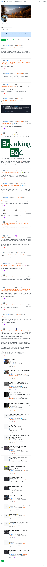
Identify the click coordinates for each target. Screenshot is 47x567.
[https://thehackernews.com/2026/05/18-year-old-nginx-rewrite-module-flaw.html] (6, 394)
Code (37, 565)
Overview (3, 39)
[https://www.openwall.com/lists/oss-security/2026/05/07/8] (6, 416)
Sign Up (44, 1)
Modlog (22, 565)
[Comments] (6, 458)
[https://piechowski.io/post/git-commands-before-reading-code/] (6, 448)
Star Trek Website (7, 1)
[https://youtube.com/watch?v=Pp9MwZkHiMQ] (6, 468)
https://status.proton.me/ (6, 114)
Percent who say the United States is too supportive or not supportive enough (14, 200)
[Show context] (17, 47)
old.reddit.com (12, 385)
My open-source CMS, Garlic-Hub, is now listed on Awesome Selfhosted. (14, 211)
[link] (19, 47)
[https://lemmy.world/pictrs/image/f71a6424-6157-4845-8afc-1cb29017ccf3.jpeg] (6, 542)
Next (2, 561)
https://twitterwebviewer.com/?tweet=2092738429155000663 (14, 103)
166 (11, 389)
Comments (9, 39)
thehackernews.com (13, 395)
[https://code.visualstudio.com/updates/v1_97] (6, 532)
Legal (25, 565)
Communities (17, 1)
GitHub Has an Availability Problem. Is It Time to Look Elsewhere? (13, 330)
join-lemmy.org (42, 565)
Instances (30, 565)
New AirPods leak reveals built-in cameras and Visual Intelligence (13, 254)
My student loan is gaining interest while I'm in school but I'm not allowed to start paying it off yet (15, 224)
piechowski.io (11, 449)
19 (10, 518)
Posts (14, 39)
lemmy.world (11, 542)
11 (10, 510)
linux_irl (2, 237)
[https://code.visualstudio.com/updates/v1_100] (6, 479)
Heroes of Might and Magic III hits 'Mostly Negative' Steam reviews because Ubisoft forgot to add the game (15, 63)
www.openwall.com (12, 417)
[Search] (37, 1)
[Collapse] (2, 45)
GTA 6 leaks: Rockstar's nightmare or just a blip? (10, 172)
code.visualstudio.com (13, 478)
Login (40, 1)
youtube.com (11, 469)
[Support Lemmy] (27, 1)
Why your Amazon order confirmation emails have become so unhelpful (14, 316)
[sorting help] (28, 39)
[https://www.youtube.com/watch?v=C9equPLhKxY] (6, 361)
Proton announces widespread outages (8, 47)
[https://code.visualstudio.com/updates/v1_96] (6, 552)
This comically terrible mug (6, 75)
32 (10, 462)
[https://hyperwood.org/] (6, 506)
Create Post (23, 1)
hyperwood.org (12, 506)
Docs (34, 565)
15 (10, 399)
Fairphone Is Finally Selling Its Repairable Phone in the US (12, 265)
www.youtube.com (12, 362)
